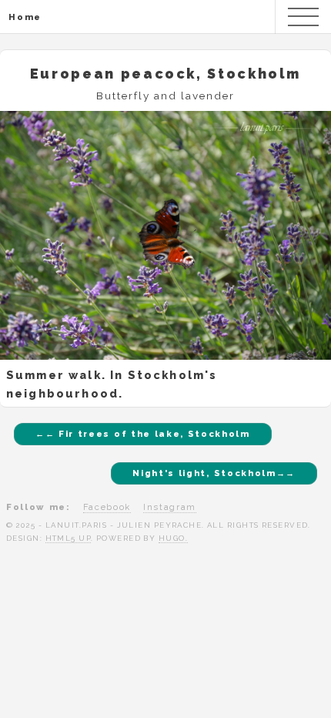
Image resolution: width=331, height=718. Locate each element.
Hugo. (173, 538)
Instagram (169, 507)
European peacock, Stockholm (165, 73)
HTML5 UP (68, 538)
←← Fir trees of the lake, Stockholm (142, 433)
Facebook (107, 507)
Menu (303, 17)
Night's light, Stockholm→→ (214, 473)
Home (25, 17)
